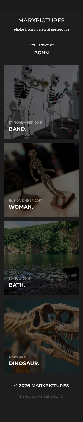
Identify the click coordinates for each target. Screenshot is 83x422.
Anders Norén (52, 396)
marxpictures (41, 20)
